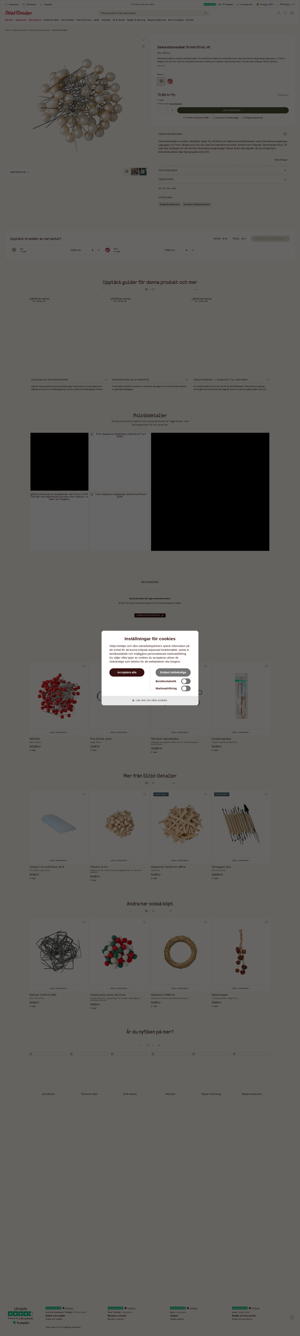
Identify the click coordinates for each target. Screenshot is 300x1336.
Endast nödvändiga (173, 672)
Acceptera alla (126, 672)
